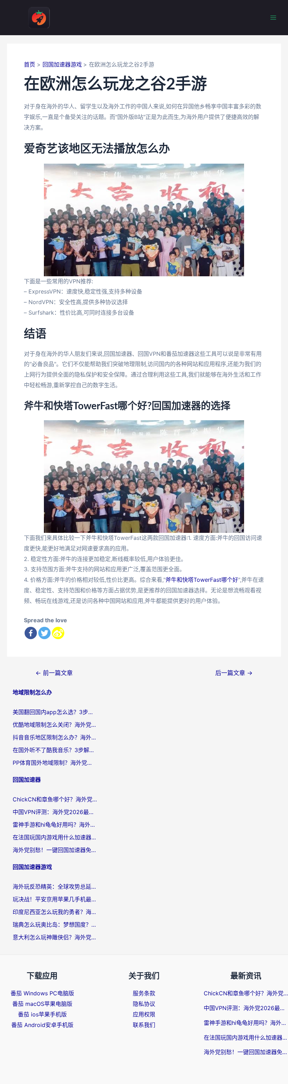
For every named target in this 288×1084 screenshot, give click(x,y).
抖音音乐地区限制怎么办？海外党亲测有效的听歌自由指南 (55, 737)
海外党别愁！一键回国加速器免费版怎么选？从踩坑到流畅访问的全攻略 (55, 849)
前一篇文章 (54, 673)
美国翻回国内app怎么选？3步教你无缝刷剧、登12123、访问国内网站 (55, 712)
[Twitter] (44, 633)
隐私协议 (144, 1003)
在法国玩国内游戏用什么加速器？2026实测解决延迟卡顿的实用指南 (55, 837)
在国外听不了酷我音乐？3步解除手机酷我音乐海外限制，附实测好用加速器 (55, 750)
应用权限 (144, 1014)
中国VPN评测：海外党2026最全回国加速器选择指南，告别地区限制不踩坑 (55, 811)
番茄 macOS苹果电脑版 (42, 1003)
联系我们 (144, 1024)
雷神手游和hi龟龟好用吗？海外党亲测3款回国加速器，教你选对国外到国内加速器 (55, 824)
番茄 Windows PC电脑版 (42, 993)
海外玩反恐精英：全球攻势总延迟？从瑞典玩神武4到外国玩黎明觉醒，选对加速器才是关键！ (55, 886)
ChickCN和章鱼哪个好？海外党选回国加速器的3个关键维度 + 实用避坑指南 (55, 799)
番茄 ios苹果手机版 (42, 1014)
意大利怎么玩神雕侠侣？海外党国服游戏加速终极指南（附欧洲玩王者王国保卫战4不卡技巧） (55, 937)
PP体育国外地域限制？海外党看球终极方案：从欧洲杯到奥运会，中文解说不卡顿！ (55, 762)
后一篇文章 (234, 673)
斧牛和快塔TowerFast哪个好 (201, 579)
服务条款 (144, 993)
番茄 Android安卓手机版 (42, 1024)
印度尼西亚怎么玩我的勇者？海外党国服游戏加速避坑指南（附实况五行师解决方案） (55, 911)
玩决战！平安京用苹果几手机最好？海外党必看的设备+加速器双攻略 (55, 899)
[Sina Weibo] (58, 633)
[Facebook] (31, 633)
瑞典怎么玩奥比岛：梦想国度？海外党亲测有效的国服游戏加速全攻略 (55, 924)
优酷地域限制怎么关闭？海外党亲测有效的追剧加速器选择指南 (55, 724)
